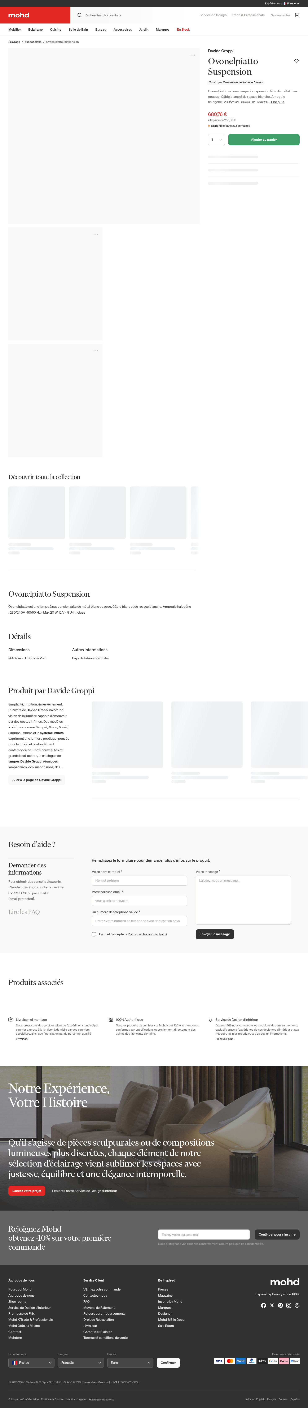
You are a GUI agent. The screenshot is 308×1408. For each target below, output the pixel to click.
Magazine (165, 1295)
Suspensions (33, 42)
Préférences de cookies (101, 1399)
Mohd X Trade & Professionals (30, 1320)
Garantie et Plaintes (97, 1332)
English (260, 1399)
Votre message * (208, 872)
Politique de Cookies (52, 1399)
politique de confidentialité (246, 1244)
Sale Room (166, 1326)
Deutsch (283, 1399)
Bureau (100, 29)
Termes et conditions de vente (105, 1338)
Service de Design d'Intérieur (29, 1308)
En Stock (183, 29)
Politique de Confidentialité (23, 1399)
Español (295, 1399)
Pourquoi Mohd (19, 1289)
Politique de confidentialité (147, 934)
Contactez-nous (95, 1295)
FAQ (86, 1302)
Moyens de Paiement (99, 1308)
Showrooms (17, 1302)
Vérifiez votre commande (102, 1289)
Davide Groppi (221, 50)
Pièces (163, 1289)
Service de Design (213, 15)
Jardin (144, 29)
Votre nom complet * (107, 872)
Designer (165, 1313)
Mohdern (15, 1338)
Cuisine (55, 29)
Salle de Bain (78, 29)
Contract (14, 1332)
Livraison (22, 1039)
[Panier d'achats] (297, 15)
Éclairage (14, 42)
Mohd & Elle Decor (172, 1320)
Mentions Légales (76, 1399)
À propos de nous (21, 1295)
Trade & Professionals (248, 15)
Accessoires (123, 29)
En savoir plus (224, 1039)
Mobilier (14, 29)
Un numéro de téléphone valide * (116, 912)
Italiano (250, 1399)
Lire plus (277, 102)
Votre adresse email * (107, 892)
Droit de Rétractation (98, 1320)
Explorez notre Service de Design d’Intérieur (84, 1191)
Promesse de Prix (21, 1313)
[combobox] (12, 1362)
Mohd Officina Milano (24, 1326)
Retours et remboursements (104, 1313)
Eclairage (35, 29)
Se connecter (280, 15)
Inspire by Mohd (170, 1302)
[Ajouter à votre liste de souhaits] (296, 61)
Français (271, 1399)
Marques (163, 29)
